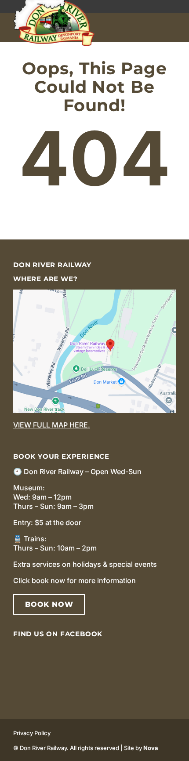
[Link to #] (172, 27)
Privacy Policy (32, 732)
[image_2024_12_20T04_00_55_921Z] (94, 293)
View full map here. (51, 424)
